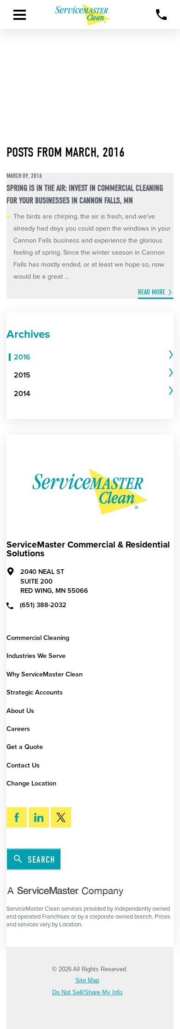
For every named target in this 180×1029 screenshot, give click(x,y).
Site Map (87, 981)
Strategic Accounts (34, 692)
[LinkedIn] (39, 817)
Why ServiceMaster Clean (44, 674)
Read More (151, 292)
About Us (20, 711)
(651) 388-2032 (43, 605)
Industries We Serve (36, 656)
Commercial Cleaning (37, 638)
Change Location (31, 783)
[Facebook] (16, 817)
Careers (18, 729)
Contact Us (23, 765)
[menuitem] (90, 357)
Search (41, 859)
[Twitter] (61, 817)
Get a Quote (24, 747)
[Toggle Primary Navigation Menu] (19, 15)
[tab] (93, 357)
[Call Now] (161, 14)
